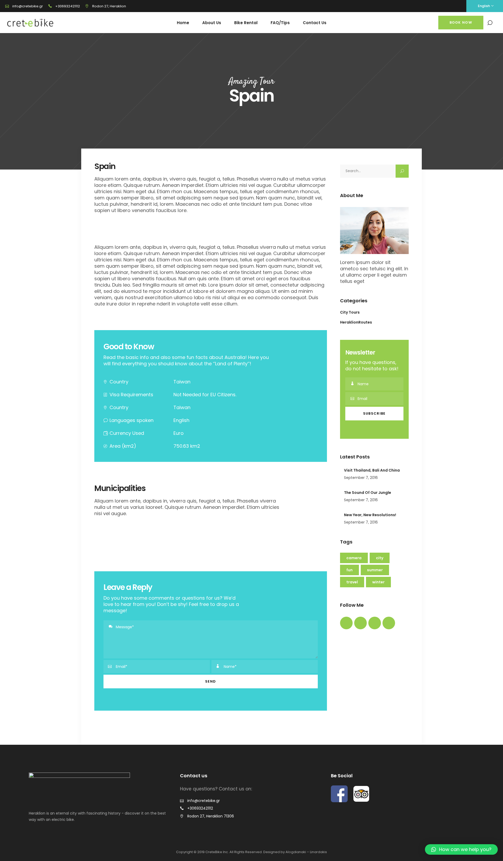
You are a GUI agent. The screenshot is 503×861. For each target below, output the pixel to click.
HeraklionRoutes (356, 322)
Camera (354, 558)
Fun (349, 570)
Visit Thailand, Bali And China (372, 470)
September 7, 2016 (361, 477)
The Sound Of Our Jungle (367, 492)
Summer (375, 570)
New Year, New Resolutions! (370, 514)
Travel (352, 582)
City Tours (350, 312)
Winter (378, 582)
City (379, 558)
